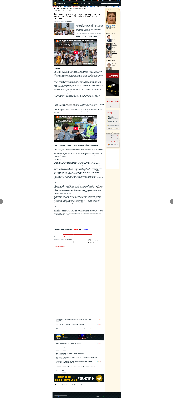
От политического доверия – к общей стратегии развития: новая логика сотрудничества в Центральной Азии (74, 362)
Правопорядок (82, 6)
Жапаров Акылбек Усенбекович (114, 36)
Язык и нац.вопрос (91, 6)
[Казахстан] (73, 21)
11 (74, 384)
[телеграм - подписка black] (79, 381)
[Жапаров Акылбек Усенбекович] (109, 42)
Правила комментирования (59, 246)
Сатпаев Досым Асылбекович (114, 52)
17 (108, 142)
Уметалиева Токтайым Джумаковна (110, 26)
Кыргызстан (72, 0)
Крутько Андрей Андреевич (115, 63)
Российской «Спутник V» (113, 118)
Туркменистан (86, 0)
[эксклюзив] (112, 95)
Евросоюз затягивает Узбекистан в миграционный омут (70, 353)
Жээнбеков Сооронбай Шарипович (114, 44)
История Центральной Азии (103, 6)
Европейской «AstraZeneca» (111, 117)
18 (109, 142)
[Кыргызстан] (74, 21)
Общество (65, 6)
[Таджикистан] (75, 21)
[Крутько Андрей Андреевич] (109, 69)
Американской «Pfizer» (112, 121)
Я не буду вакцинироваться (113, 125)
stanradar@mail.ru (82, 8)
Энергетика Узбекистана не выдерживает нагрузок (68, 370)
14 (81, 384)
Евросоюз (99, 187)
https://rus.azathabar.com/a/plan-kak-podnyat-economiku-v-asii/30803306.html (77, 234)
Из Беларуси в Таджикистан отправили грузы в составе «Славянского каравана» (76, 357)
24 (108, 144)
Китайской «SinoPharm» (113, 120)
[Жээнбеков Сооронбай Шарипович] (109, 49)
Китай (99, 0)
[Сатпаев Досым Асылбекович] (109, 57)
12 (76, 384)
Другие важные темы (115, 6)
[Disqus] (79, 265)
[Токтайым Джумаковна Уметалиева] (111, 17)
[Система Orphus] (96, 243)
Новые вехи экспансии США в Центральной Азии (68, 343)
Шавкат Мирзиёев (70, 104)
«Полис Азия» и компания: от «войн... (91, 335)
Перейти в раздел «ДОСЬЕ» (111, 30)
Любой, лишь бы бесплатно (111, 123)
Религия (70, 6)
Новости (63, 10)
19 (111, 142)
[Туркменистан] (77, 21)
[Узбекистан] (78, 21)
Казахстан (66, 0)
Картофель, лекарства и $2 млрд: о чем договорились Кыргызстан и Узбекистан (76, 366)
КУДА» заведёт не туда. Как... (66, 335)
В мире (104, 0)
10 (72, 384)
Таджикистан (79, 0)
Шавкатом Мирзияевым (69, 236)
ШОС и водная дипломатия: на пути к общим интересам (70, 324)
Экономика (60, 6)
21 (114, 142)
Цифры (98, 396)
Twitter (80, 229)
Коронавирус (70, 21)
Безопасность (76, 6)
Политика (55, 6)
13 (78, 384)
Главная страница (57, 10)
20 (112, 142)
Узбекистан (94, 0)
